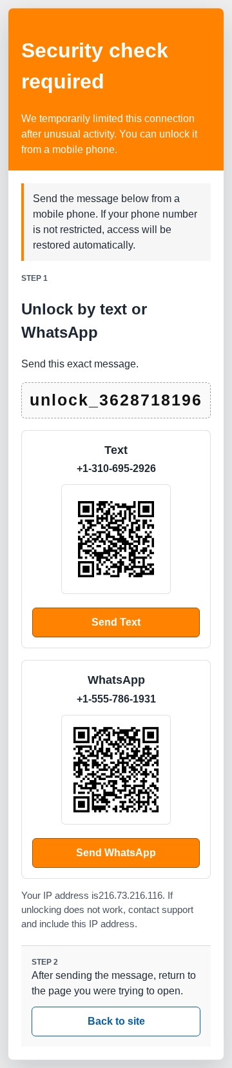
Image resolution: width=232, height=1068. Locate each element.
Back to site (116, 1021)
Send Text (116, 622)
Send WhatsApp (116, 852)
